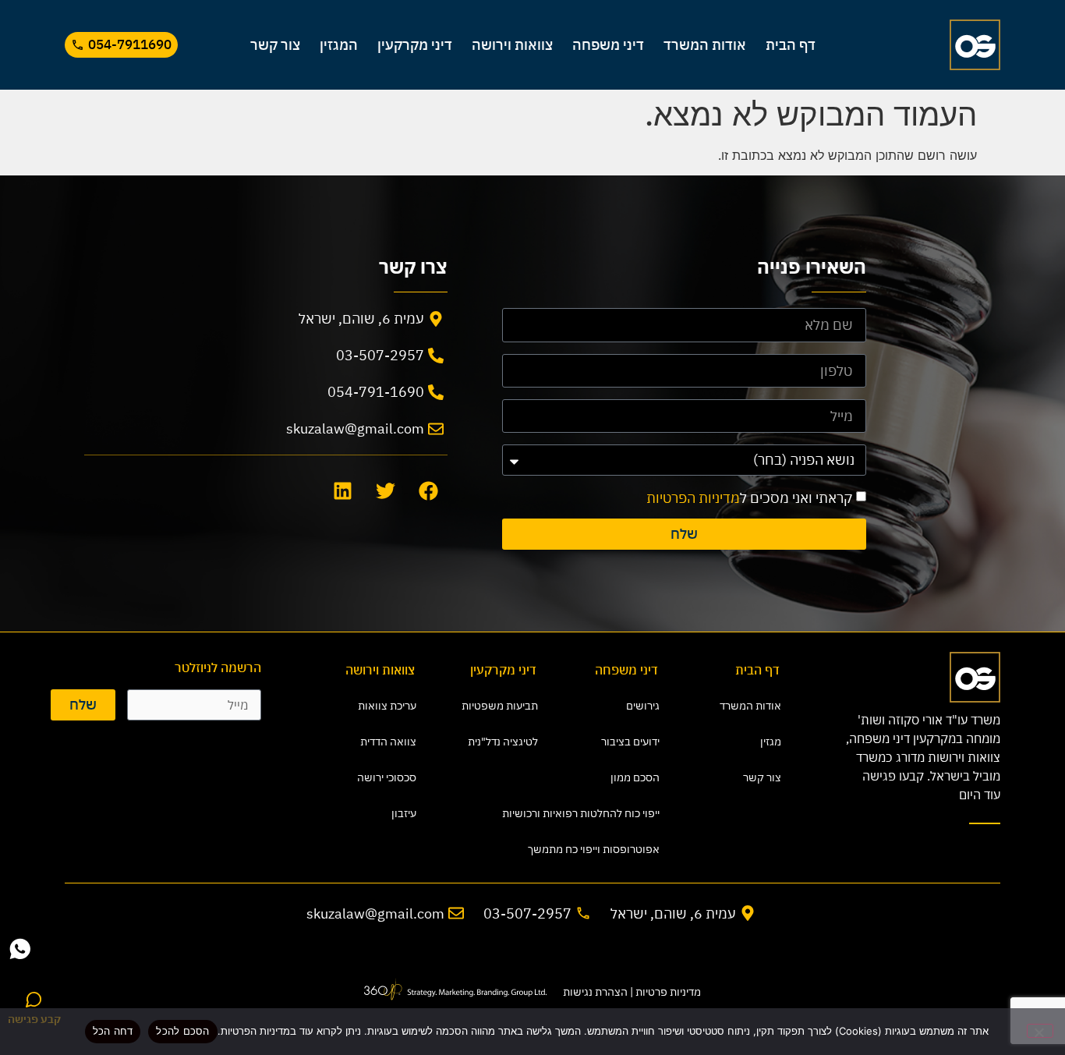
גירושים (643, 706)
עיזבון (403, 813)
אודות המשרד (704, 45)
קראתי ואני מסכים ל (749, 498)
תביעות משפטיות (500, 706)
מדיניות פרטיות (668, 992)
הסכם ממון (635, 777)
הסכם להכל (182, 1031)
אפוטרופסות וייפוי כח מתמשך (606, 849)
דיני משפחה (608, 45)
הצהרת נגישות (595, 992)
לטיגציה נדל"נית (503, 742)
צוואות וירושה (512, 45)
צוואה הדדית (388, 742)
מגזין (770, 742)
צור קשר (275, 45)
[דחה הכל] (1040, 1031)
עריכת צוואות (387, 706)
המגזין (339, 45)
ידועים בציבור (630, 742)
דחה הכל (113, 1031)
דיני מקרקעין (414, 45)
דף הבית (791, 45)
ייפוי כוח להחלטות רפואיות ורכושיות (606, 813)
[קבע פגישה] (34, 999)
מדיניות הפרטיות (693, 498)
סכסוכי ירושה (386, 777)
